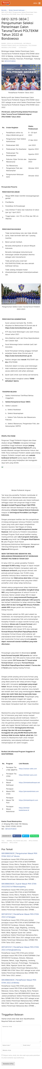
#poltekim (13, 842)
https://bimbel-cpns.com (28, 775)
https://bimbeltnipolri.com (28, 800)
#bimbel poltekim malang (17, 840)
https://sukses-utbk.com (28, 769)
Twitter (26, 836)
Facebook (17, 836)
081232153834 (10, 61)
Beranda (3, 10)
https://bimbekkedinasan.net (29, 782)
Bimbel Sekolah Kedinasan (17, 10)
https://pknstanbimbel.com (29, 791)
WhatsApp (35, 836)
